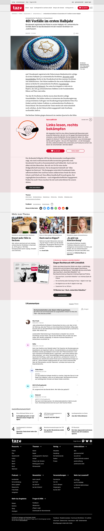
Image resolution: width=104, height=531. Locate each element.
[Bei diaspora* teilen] (59, 208)
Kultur (13, 458)
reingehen (15, 492)
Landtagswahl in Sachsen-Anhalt (40, 457)
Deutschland (27, 13)
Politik (20, 13)
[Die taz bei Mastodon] (83, 442)
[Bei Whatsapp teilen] (55, 208)
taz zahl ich (77, 456)
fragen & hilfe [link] (33, 2)
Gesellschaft (15, 456)
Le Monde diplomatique (81, 485)
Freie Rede (15, 490)
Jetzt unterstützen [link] (34, 187)
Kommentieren (37, 204)
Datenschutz (64, 520)
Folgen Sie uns (77, 441)
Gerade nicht (84, 119)
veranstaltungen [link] (20, 2)
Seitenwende (83, 520)
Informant (56, 520)
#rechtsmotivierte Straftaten (33, 199)
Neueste (71, 304)
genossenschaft (79, 453)
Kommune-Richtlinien (77, 518)
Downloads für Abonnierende (41, 511)
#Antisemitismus (37, 197)
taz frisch (35, 482)
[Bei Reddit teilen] (63, 208)
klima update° (16, 484)
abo (75, 451)
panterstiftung (78, 461)
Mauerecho (15, 487)
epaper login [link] (88, 2)
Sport (13, 461)
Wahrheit (14, 469)
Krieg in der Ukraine (38, 461)
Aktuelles (56, 451)
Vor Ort (55, 482)
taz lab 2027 (57, 490)
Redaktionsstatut (65, 518)
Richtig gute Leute (38, 464)
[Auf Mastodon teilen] (44, 208)
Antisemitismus (37, 13)
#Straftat (60, 197)
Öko (13, 453)
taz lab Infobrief (37, 487)
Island (34, 451)
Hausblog (56, 453)
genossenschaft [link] (79, 2)
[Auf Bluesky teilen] (48, 208)
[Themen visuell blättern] (75, 7)
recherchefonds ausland (81, 458)
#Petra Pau (54, 197)
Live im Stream (57, 484)
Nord (13, 466)
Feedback (35, 503)
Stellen (55, 458)
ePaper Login (36, 508)
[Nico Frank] (28, 322)
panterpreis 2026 (79, 464)
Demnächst (56, 479)
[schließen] (90, 119)
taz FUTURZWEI (78, 482)
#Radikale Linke (68, 197)
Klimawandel (36, 466)
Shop (13, 508)
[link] (27, 7)
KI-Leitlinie (88, 518)
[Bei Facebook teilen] (52, 208)
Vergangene (57, 487)
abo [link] (73, 2)
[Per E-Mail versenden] (40, 208)
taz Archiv (77, 488)
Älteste (76, 304)
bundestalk (15, 479)
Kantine (14, 506)
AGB (77, 520)
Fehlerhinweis (45, 204)
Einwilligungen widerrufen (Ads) (62, 523)
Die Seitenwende (58, 456)
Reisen (14, 503)
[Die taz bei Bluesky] (87, 442)
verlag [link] (13, 2)
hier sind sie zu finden (44, 313)
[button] (91, 7)
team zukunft (36, 479)
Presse (55, 461)
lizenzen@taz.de (23, 520)
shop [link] (27, 2)
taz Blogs (77, 480)
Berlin (13, 464)
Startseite (14, 13)
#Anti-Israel (29, 197)
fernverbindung (16, 482)
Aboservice (35, 505)
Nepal (34, 453)
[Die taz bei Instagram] (91, 442)
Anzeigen (14, 511)
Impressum (71, 520)
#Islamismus (46, 197)
